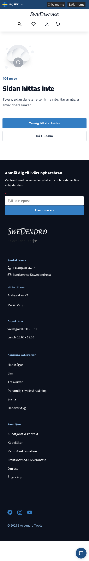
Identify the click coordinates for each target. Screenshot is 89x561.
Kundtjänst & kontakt (23, 434)
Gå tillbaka (44, 136)
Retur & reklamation (22, 451)
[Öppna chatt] (81, 553)
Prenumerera (44, 210)
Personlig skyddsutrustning (27, 390)
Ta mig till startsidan (44, 123)
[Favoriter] (34, 24)
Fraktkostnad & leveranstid (27, 460)
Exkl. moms (76, 4)
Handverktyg (17, 408)
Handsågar (15, 365)
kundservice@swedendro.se (32, 274)
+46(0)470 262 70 (24, 268)
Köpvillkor (15, 442)
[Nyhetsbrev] (6, 193)
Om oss (13, 468)
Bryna (12, 399)
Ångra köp (15, 477)
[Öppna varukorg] (58, 24)
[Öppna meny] (68, 24)
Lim (10, 373)
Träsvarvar (15, 382)
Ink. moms (56, 4)
